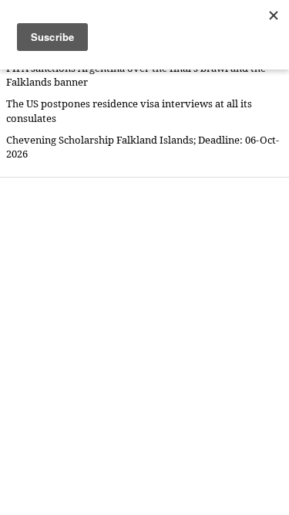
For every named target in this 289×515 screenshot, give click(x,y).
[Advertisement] (144, 345)
